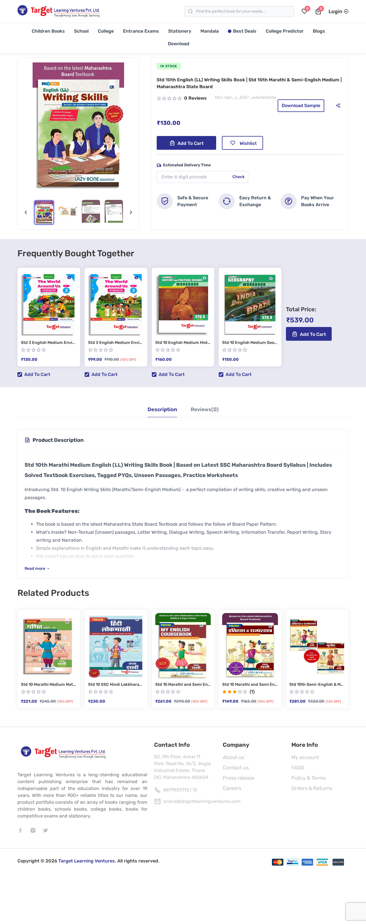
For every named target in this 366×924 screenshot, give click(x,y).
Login (335, 11)
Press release (238, 778)
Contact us (236, 768)
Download (178, 43)
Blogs (319, 31)
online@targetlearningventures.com (201, 801)
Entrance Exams (141, 31)
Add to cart (191, 143)
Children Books (48, 31)
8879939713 (176, 790)
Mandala (209, 31)
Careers (232, 788)
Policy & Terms (308, 778)
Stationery (179, 31)
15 (194, 790)
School (81, 31)
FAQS (297, 768)
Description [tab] (162, 409)
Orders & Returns (311, 788)
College (106, 31)
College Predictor (285, 31)
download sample (301, 105)
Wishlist (248, 143)
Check (238, 176)
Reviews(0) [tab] (205, 409)
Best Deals (244, 31)
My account (305, 757)
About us (233, 757)
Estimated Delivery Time (187, 165)
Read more (35, 568)
